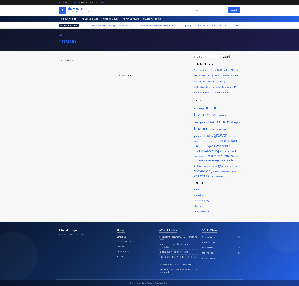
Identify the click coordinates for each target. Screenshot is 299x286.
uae (234, 171)
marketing (211, 151)
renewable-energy (209, 160)
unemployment (201, 175)
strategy (215, 166)
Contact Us (199, 195)
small (198, 165)
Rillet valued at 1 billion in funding (209, 81)
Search (234, 10)
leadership (223, 146)
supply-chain (234, 166)
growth (220, 135)
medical (223, 151)
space (206, 166)
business (212, 107)
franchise (221, 129)
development (200, 122)
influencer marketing (210, 141)
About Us (198, 189)
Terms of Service (201, 211)
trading (229, 172)
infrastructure (228, 141)
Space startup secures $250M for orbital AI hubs (197, 25)
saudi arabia (227, 160)
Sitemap (197, 206)
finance (201, 128)
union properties (216, 176)
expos (237, 122)
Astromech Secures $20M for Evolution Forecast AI (217, 75)
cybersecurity (223, 115)
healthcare (232, 136)
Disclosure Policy (201, 200)
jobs (212, 146)
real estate (215, 156)
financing (213, 130)
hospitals (197, 141)
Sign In (102, 2)
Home (61, 60)
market (198, 151)
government (203, 135)
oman (196, 156)
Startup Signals (152, 19)
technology (203, 171)
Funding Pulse (90, 19)
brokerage (200, 108)
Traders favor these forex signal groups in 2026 (103, 25)
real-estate (203, 156)
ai (194, 108)
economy (223, 122)
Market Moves (111, 19)
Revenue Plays (131, 19)
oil (238, 151)
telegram (216, 172)
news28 (231, 151)
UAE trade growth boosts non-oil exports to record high (178, 270)
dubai (210, 122)
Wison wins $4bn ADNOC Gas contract (150, 25)
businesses (205, 114)
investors (201, 145)
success (224, 166)
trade (223, 172)
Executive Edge (69, 19)
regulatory (228, 156)
